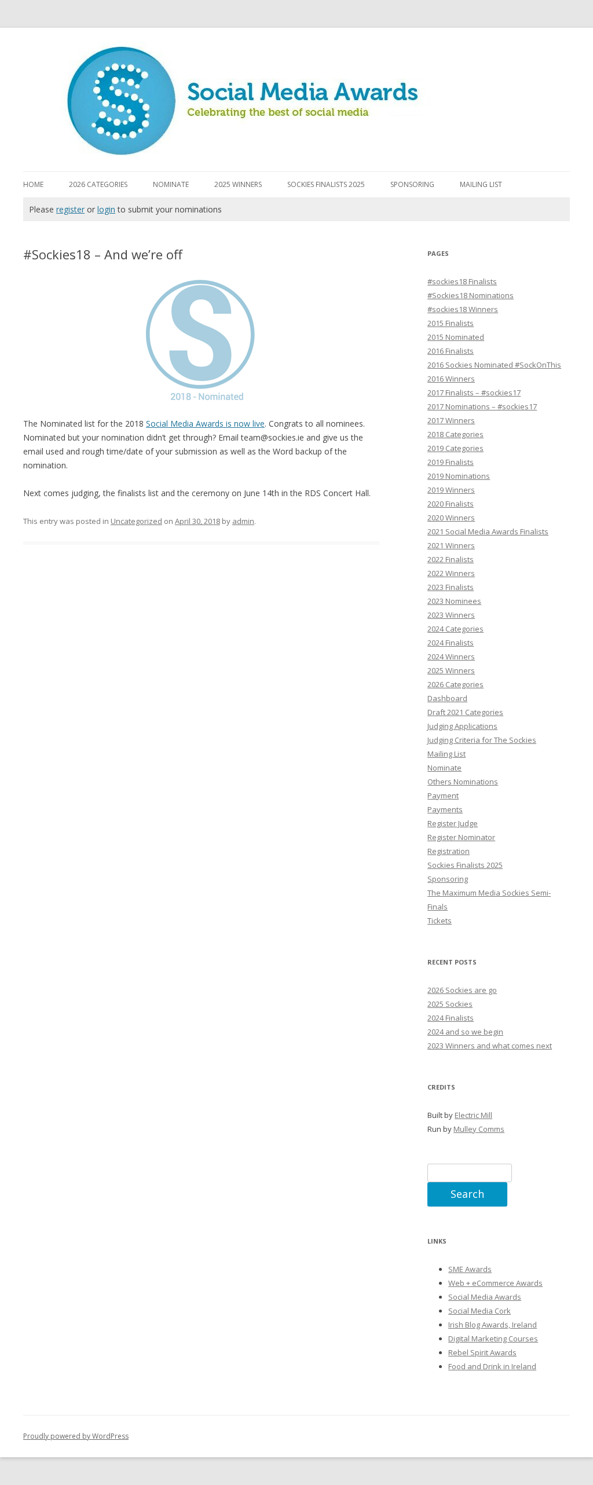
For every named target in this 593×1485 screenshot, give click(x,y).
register (70, 209)
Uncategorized (136, 521)
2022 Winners (451, 573)
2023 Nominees (454, 601)
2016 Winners (451, 378)
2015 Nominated (455, 337)
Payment (443, 795)
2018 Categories (455, 434)
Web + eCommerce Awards (495, 1283)
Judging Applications (462, 726)
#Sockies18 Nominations (470, 295)
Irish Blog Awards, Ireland (492, 1324)
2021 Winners (451, 545)
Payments (445, 809)
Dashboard (447, 698)
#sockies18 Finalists (462, 281)
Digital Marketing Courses (493, 1338)
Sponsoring (412, 184)
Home (33, 184)
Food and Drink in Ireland (492, 1366)
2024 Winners (451, 656)
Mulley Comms (478, 1129)
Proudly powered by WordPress (76, 1436)
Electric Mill (473, 1115)
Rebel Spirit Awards (482, 1352)
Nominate (171, 184)
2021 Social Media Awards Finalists (487, 531)
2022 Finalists (450, 559)
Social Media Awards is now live (205, 423)
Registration (448, 851)
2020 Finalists (450, 503)
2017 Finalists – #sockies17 (474, 392)
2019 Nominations (458, 476)
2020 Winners (451, 517)
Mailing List (481, 184)
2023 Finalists (450, 587)
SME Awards (470, 1269)
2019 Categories (455, 448)
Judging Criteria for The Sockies (481, 740)
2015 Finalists (450, 323)
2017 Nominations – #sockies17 (482, 406)
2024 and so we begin (465, 1031)
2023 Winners (451, 615)
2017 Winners (451, 420)
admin (243, 521)
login (106, 209)
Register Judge (452, 823)
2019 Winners (451, 490)
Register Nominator (461, 837)
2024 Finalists (450, 642)
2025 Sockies (450, 1004)
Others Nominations (462, 781)
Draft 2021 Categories (465, 712)
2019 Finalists (450, 462)
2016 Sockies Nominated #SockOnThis (494, 365)
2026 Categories (98, 184)
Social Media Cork (479, 1311)
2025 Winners (238, 184)
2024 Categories (455, 629)
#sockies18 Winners (462, 309)
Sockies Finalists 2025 (326, 184)
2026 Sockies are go (462, 990)
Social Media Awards (484, 1297)
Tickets (439, 920)
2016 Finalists (450, 351)
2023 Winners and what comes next (489, 1045)
